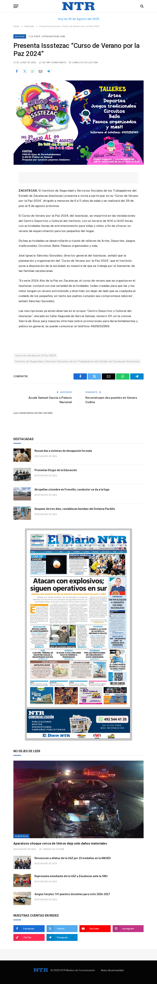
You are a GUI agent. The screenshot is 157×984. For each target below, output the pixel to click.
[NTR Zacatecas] (78, 6)
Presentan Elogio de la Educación (55, 470)
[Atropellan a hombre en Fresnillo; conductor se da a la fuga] (22, 493)
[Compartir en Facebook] (16, 71)
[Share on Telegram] (48, 71)
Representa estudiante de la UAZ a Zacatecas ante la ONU (71, 876)
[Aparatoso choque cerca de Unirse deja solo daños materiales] (78, 799)
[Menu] (15, 6)
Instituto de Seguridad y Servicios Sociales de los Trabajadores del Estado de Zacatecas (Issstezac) (77, 361)
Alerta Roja (21, 836)
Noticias (20, 36)
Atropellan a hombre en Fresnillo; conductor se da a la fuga (71, 489)
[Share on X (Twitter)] (24, 71)
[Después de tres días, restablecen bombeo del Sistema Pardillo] (22, 513)
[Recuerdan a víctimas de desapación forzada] (22, 455)
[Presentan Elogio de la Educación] (22, 474)
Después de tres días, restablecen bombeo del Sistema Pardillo (74, 508)
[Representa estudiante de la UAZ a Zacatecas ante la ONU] (22, 880)
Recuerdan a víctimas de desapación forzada (63, 450)
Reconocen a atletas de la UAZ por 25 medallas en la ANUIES (72, 858)
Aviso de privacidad (112, 970)
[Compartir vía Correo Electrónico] (40, 71)
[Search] (142, 6)
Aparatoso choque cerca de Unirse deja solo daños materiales (60, 843)
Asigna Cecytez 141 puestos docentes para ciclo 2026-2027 (72, 894)
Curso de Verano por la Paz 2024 (35, 355)
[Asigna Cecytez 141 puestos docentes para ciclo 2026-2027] (22, 898)
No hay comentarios (54, 62)
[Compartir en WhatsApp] (32, 71)
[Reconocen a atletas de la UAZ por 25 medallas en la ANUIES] (22, 862)
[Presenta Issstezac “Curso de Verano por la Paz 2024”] (78, 163)
